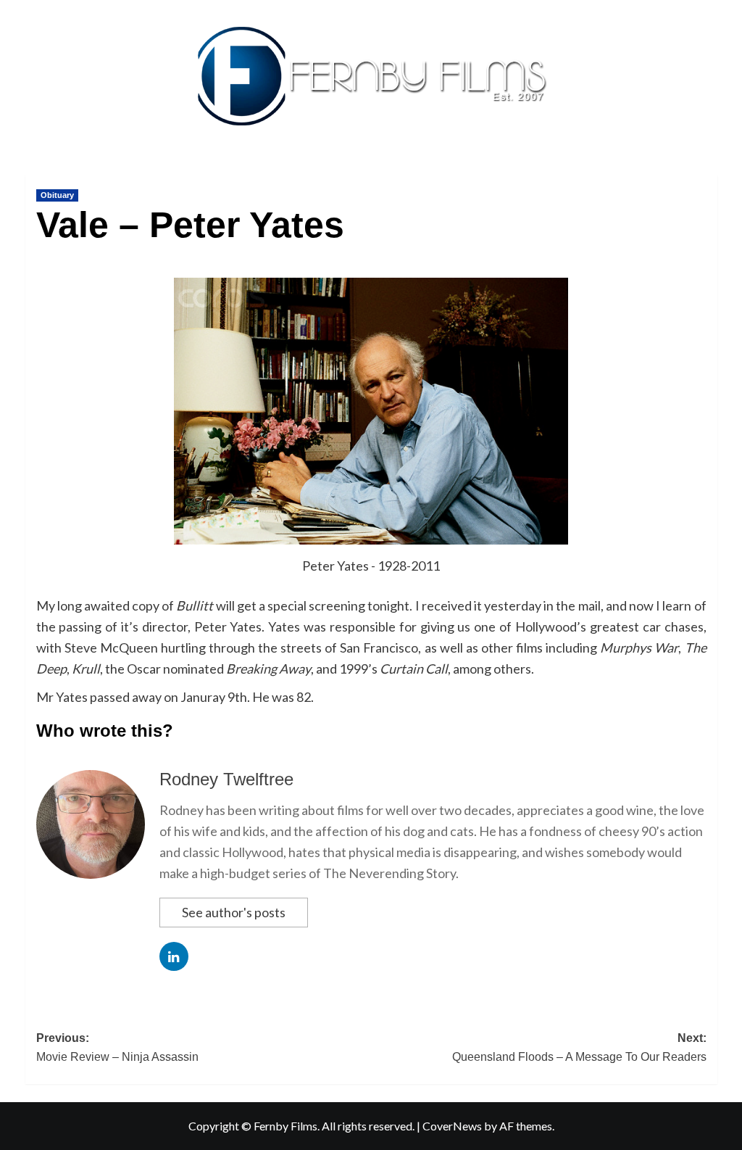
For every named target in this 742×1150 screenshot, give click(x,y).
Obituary (57, 195)
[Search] (708, 171)
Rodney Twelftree (226, 779)
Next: (579, 1047)
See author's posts (233, 912)
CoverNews (452, 1126)
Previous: (117, 1047)
